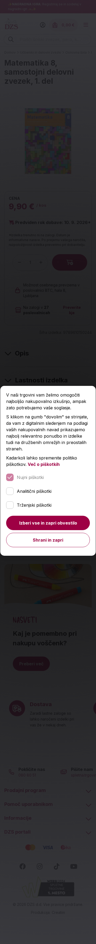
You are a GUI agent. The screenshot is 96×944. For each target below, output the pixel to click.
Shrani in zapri (48, 540)
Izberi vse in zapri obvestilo (48, 523)
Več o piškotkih (44, 464)
